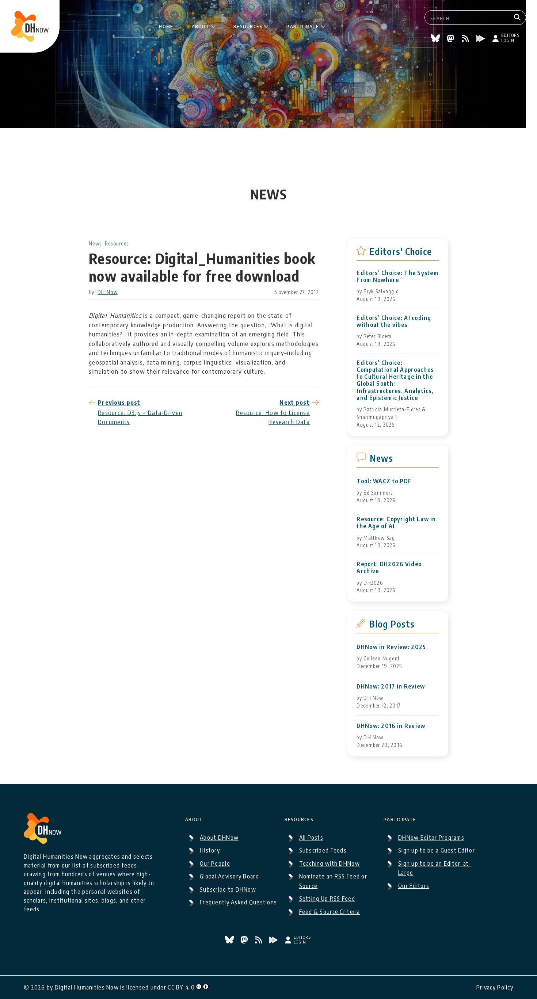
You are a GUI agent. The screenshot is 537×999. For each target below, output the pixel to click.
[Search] (518, 17)
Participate (302, 25)
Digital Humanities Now (87, 987)
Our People (215, 863)
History (210, 850)
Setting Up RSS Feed (327, 898)
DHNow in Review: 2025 (391, 647)
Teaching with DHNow (329, 863)
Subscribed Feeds (323, 850)
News (95, 243)
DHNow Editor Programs (431, 837)
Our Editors (413, 885)
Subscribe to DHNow (228, 889)
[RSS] (466, 39)
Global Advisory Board (229, 876)
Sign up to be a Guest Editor (436, 850)
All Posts (311, 837)
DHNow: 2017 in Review (391, 686)
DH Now (108, 292)
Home (166, 25)
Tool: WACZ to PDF (384, 481)
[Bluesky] (436, 39)
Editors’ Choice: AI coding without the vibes (394, 321)
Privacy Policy (494, 987)
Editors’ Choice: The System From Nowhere (397, 276)
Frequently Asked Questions (238, 902)
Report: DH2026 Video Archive (389, 568)
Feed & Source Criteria (329, 911)
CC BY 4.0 (181, 987)
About (200, 25)
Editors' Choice (400, 251)
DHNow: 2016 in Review (391, 725)
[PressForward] (481, 39)
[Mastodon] (451, 39)
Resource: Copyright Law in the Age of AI (396, 523)
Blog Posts (392, 623)
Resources (248, 25)
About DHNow (219, 837)
